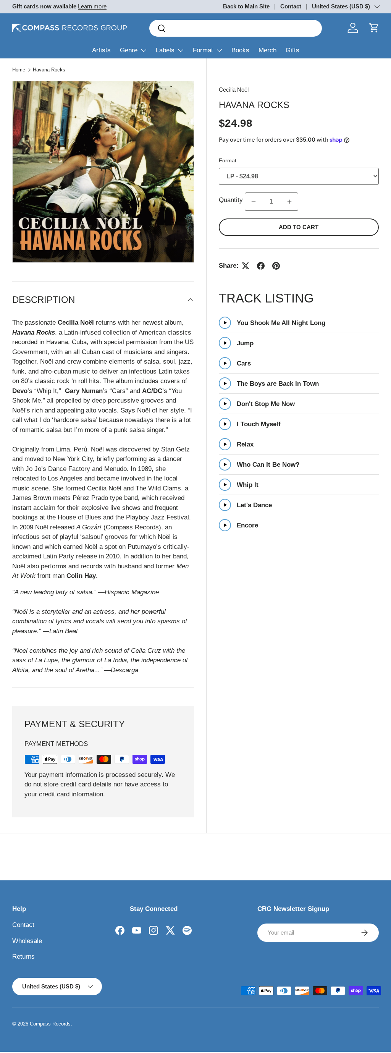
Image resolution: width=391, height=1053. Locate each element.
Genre (128, 50)
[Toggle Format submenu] (219, 50)
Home (18, 70)
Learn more (92, 6)
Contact (290, 6)
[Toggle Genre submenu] (143, 50)
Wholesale (27, 941)
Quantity (231, 200)
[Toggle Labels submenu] (180, 50)
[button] (374, 27)
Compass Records (50, 1024)
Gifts (292, 50)
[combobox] (235, 28)
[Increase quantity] (289, 201)
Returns (23, 956)
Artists (101, 50)
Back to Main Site (246, 6)
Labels (165, 50)
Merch (267, 50)
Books (240, 50)
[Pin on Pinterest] (276, 265)
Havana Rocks (49, 70)
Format (203, 50)
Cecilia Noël (234, 89)
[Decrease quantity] (253, 201)
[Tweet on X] (245, 265)
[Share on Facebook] (260, 265)
